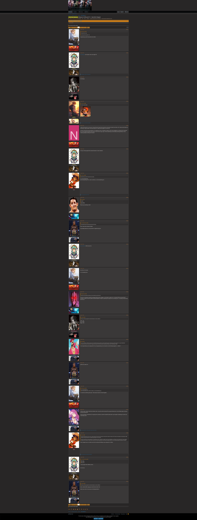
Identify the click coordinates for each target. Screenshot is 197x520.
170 (78, 27)
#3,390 (127, 244)
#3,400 (127, 481)
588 (85, 27)
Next (88, 27)
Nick (74, 141)
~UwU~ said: (83, 175)
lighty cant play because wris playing (95, 18)
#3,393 (127, 315)
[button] (77, 12)
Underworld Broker (74, 425)
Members (86, 11)
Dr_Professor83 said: (84, 222)
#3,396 (127, 386)
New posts (69, 13)
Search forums (74, 13)
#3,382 (127, 52)
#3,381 (127, 29)
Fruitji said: (82, 317)
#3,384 (127, 101)
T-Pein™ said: (83, 103)
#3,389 (127, 220)
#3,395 (127, 362)
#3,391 (127, 268)
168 (74, 27)
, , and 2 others (89, 430)
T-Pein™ (73, 213)
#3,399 (127, 457)
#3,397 (127, 409)
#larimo (80, 18)
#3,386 (127, 148)
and (86, 74)
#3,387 (127, 173)
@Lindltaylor (82, 54)
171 (80, 27)
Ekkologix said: (83, 31)
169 (76, 27)
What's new (81, 11)
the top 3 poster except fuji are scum (107, 18)
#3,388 (127, 197)
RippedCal (74, 236)
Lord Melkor (74, 355)
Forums (70, 11)
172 (82, 27)
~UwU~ (74, 45)
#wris (85, 18)
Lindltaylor (70, 18)
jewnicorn (88, 18)
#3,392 (127, 291)
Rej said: (82, 199)
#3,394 (127, 339)
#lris (82, 18)
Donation (75, 11)
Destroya (74, 307)
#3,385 (127, 125)
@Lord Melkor (82, 245)
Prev (69, 27)
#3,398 (127, 432)
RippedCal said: (83, 293)
